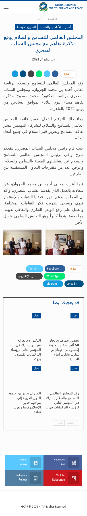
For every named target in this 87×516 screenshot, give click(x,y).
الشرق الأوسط (26, 27)
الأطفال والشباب (50, 27)
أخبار (68, 27)
